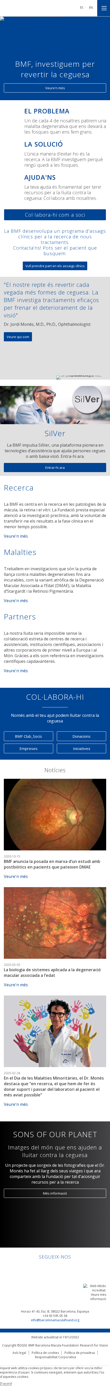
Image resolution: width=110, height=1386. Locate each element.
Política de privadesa (79, 1353)
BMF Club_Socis (28, 736)
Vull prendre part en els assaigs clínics (55, 266)
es (81, 7)
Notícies (55, 770)
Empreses (28, 748)
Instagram (69, 1267)
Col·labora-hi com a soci (55, 214)
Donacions (81, 736)
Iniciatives (81, 748)
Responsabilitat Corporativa (55, 1357)
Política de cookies (45, 1353)
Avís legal (19, 1353)
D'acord (6, 1383)
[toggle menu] (103, 8)
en (91, 7)
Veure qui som (18, 336)
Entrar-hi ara (55, 467)
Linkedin (40, 1267)
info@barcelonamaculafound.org (55, 1320)
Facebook (50, 1267)
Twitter (60, 1267)
